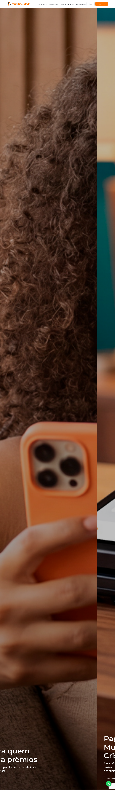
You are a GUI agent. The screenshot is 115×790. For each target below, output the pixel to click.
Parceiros (63, 4)
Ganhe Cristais (42, 4)
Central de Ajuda (81, 4)
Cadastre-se (101, 4)
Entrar (90, 4)
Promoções (70, 4)
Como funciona (15, 779)
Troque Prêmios (53, 4)
